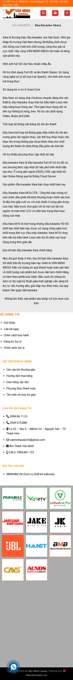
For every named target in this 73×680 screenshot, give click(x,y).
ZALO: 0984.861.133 (21, 452)
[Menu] (67, 13)
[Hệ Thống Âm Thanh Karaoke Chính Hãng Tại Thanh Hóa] (16, 13)
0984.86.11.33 (18, 416)
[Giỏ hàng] (55, 13)
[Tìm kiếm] (43, 13)
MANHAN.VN (14, 474)
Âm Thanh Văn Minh (22, 446)
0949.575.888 (18, 422)
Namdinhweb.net (36, 675)
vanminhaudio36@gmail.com (27, 440)
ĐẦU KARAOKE (21, 25)
